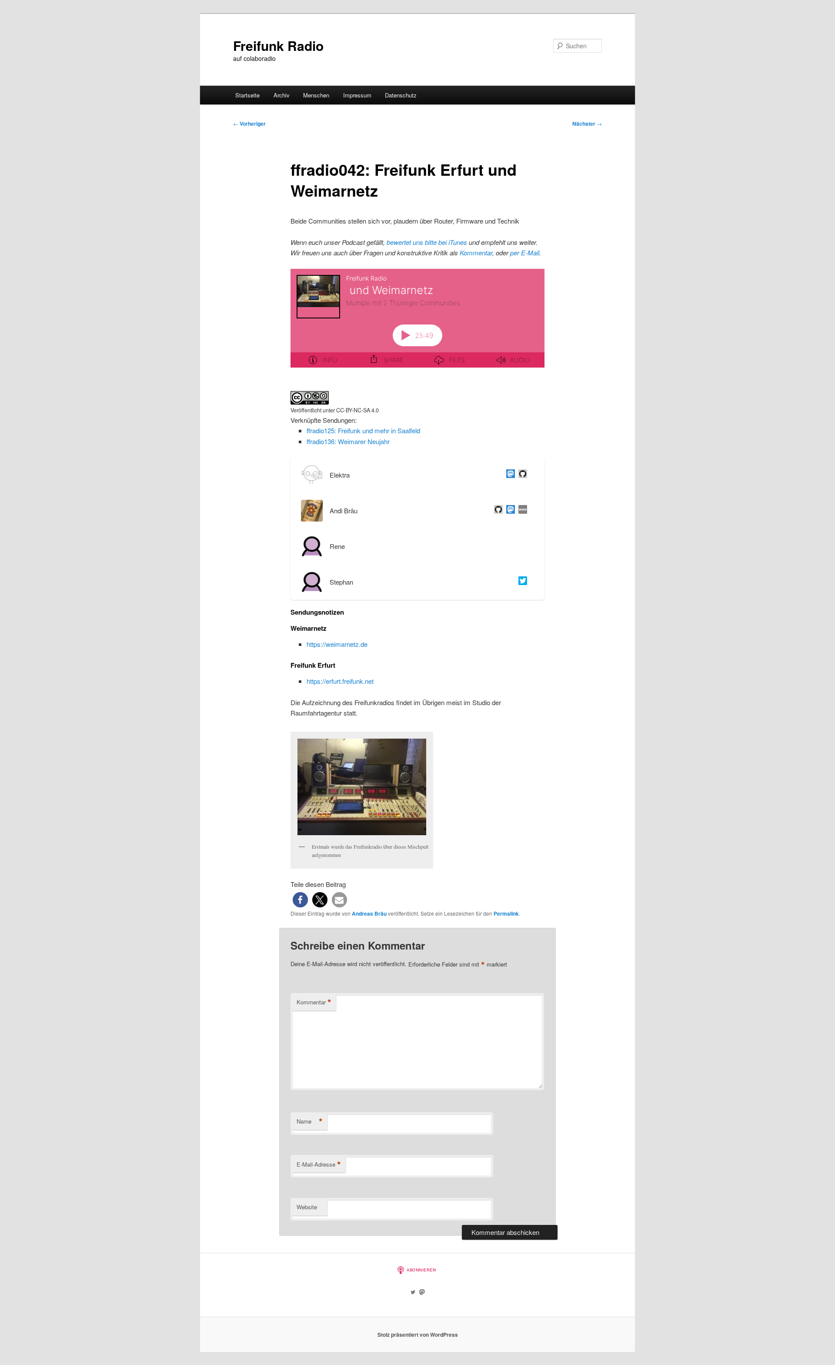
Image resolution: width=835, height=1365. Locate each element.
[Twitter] (521, 582)
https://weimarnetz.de (337, 644)
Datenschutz (401, 95)
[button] (300, 899)
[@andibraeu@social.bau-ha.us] (509, 510)
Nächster (587, 123)
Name (310, 1121)
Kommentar (476, 252)
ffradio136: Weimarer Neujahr (348, 441)
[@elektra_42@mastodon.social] (509, 475)
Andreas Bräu (369, 913)
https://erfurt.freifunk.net (340, 681)
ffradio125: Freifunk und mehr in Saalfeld (363, 430)
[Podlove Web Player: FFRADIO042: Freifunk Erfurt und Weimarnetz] (417, 323)
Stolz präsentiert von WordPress (417, 1334)
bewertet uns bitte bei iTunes (427, 242)
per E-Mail (524, 252)
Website (307, 1207)
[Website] (521, 510)
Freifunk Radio (278, 45)
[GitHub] (521, 475)
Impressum (357, 95)
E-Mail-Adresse (319, 1164)
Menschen (316, 95)
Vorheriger (249, 123)
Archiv (282, 95)
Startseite (247, 95)
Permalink (506, 913)
